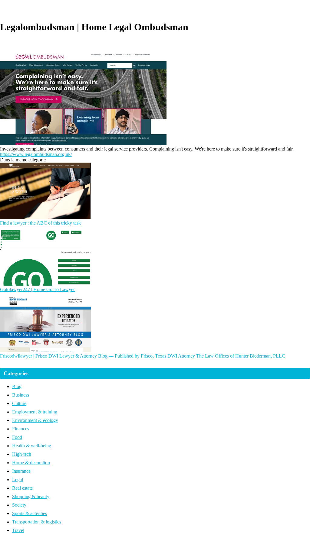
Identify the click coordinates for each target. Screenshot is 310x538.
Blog (16, 386)
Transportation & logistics (36, 521)
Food (17, 437)
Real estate (22, 488)
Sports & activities (29, 513)
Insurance (21, 471)
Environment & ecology (35, 420)
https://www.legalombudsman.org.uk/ (36, 154)
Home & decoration (31, 462)
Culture (19, 403)
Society (19, 504)
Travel (18, 530)
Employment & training (34, 411)
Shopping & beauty (30, 496)
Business (20, 394)
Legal (17, 479)
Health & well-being (31, 445)
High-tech (21, 454)
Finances (20, 428)
